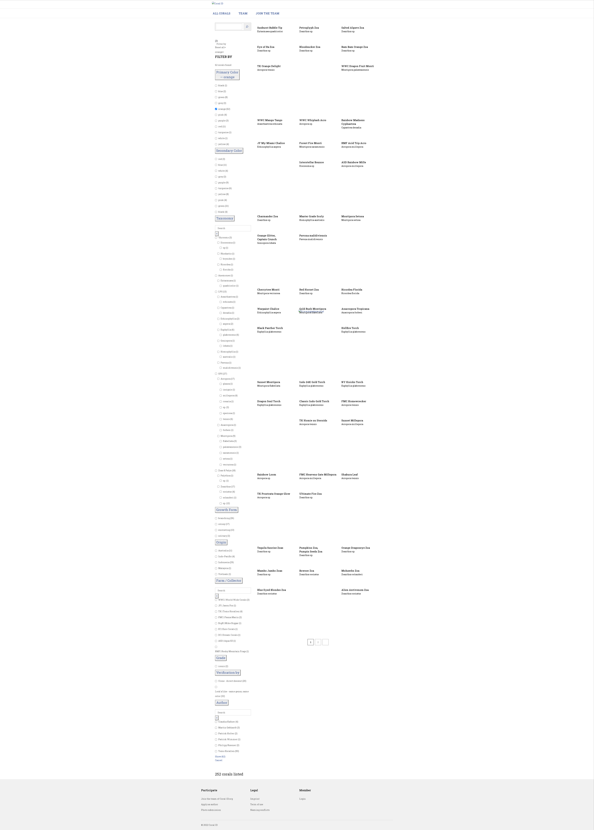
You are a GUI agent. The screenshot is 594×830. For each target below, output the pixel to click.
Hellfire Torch (350, 328)
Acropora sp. (306, 123)
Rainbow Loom (266, 474)
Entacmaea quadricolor (270, 31)
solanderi (228, 497)
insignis (227, 389)
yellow (222, 144)
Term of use (256, 804)
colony (221, 524)
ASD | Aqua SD (225, 640)
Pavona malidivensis (311, 239)
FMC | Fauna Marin (228, 617)
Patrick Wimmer (228, 739)
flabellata (228, 441)
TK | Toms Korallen (228, 611)
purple (222, 120)
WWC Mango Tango (269, 120)
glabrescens (229, 334)
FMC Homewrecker (353, 401)
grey (220, 103)
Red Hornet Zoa (309, 289)
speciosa (227, 413)
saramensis (229, 452)
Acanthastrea (228, 296)
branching (224, 518)
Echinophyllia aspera (269, 146)
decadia (227, 312)
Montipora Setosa (352, 216)
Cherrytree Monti (268, 289)
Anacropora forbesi (351, 312)
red (220, 126)
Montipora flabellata (268, 385)
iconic (221, 666)
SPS (220, 373)
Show (220, 756)
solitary (222, 535)
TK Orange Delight (269, 66)
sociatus (227, 491)
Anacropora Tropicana (355, 308)
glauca (226, 383)
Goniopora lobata (266, 242)
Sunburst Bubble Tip (269, 27)
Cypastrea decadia (351, 127)
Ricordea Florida (351, 289)
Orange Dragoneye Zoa (355, 547)
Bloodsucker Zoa (309, 46)
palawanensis (230, 446)
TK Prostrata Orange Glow (273, 493)
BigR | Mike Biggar (228, 623)
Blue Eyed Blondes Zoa (271, 589)
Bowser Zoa (306, 570)
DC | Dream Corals (228, 634)
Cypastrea (226, 307)
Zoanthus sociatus (309, 574)
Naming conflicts (260, 809)
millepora (228, 395)
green (221, 97)
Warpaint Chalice (268, 308)
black (221, 85)
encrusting (224, 529)
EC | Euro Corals (226, 629)
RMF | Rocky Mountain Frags (230, 651)
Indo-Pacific (225, 556)
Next (325, 642)
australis (228, 356)
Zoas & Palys (225, 470)
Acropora (225, 378)
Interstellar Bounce (311, 162)
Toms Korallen (226, 751)
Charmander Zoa (267, 216)
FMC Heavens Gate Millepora (317, 474)
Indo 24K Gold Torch (312, 382)
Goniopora (226, 340)
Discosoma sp (306, 165)
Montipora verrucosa (268, 293)
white (221, 138)
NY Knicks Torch (352, 382)
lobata (226, 345)
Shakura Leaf (349, 474)
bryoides (227, 258)
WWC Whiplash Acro (312, 120)
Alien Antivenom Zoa (355, 589)
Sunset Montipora (268, 382)
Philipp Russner (227, 745)
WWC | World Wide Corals (232, 599)
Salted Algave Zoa (352, 27)
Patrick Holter (226, 733)
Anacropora (227, 424)
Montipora (226, 435)
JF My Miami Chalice (271, 143)
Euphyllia (226, 329)
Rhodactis (226, 253)
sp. (224, 407)
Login (302, 798)
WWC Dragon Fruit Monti (357, 66)
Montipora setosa (350, 220)
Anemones (224, 275)
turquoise (223, 132)
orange (222, 108)
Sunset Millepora (352, 420)
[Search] (247, 27)
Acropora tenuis (266, 69)
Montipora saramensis (312, 146)
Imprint (255, 798)
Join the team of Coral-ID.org (217, 798)
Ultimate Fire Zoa (310, 493)
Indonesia (223, 562)
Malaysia (223, 568)
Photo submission (211, 809)
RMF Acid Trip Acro (353, 143)
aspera (226, 323)
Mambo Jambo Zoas (269, 570)
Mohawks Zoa (350, 570)
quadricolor (229, 285)
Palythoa (225, 475)
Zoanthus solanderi (352, 574)
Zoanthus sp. (306, 31)
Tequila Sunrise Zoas (270, 547)
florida (226, 269)
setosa (226, 458)
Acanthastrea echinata (269, 123)
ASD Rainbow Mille (353, 162)
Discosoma (226, 242)
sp (224, 247)
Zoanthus (226, 486)
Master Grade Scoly (311, 216)
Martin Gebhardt (227, 727)
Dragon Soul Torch (268, 401)
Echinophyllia (228, 318)
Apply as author (209, 804)
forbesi (227, 430)
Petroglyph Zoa (309, 27)
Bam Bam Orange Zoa (354, 46)
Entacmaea (227, 280)
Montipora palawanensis (355, 69)
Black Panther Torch (270, 328)
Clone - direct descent (230, 680)
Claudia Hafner (226, 721)
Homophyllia (228, 351)
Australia (223, 550)
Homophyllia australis (311, 220)
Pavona (225, 362)
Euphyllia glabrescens (269, 331)
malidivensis (230, 367)
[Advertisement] (318, 88)
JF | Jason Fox (225, 605)
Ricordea (225, 264)
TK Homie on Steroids (313, 420)
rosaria (227, 401)
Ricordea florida (350, 293)
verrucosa (228, 464)
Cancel (218, 760)
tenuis (226, 419)
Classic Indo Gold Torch (314, 401)
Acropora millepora (352, 146)
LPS (220, 291)
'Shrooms (223, 237)
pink (221, 114)
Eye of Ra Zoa (265, 46)
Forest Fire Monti (310, 143)
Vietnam (223, 574)
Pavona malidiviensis (313, 235)
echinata (228, 301)
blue (220, 91)
